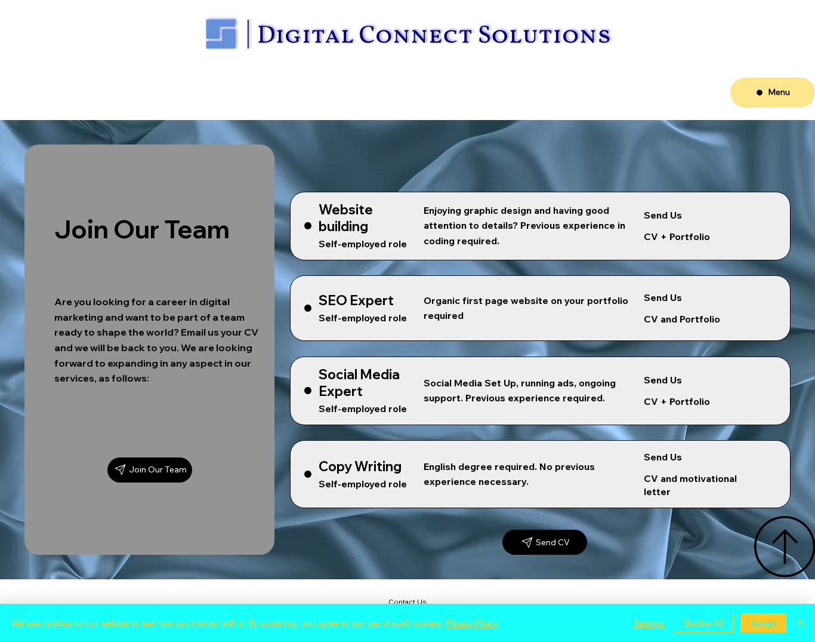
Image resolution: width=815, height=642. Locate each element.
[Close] (801, 622)
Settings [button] (649, 623)
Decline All (703, 623)
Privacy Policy (472, 623)
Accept (763, 623)
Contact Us (407, 601)
